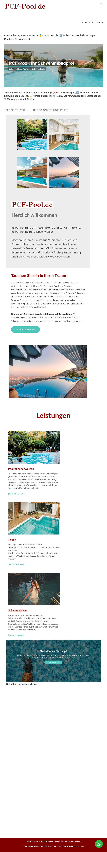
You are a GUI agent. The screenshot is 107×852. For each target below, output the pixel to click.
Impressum (59, 842)
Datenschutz (69, 842)
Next (98, 22)
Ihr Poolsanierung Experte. (51, 110)
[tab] (16, 110)
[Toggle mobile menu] (101, 4)
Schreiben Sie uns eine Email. (22, 684)
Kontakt (78, 842)
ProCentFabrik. (16, 110)
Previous (89, 22)
